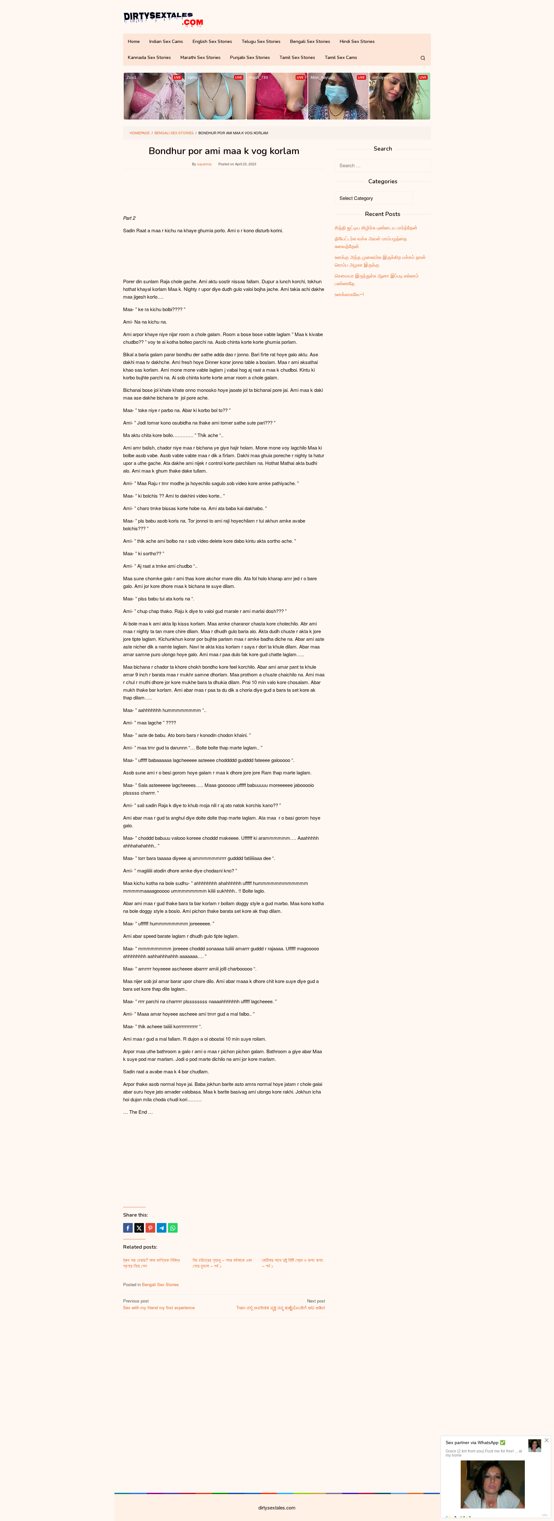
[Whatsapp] (173, 1228)
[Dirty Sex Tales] (163, 18)
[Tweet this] (139, 1228)
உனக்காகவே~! (349, 294)
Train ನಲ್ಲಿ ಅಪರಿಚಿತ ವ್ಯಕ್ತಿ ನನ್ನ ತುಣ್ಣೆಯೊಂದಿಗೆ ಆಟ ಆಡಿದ (280, 1304)
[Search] (423, 58)
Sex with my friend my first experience (159, 1304)
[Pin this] (150, 1228)
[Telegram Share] (161, 1228)
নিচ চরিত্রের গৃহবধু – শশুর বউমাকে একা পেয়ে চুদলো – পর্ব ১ (222, 1263)
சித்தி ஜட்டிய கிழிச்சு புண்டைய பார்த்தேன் (376, 227)
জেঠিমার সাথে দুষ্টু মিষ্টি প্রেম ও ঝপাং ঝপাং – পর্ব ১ (292, 1263)
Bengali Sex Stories (160, 1284)
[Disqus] (224, 1404)
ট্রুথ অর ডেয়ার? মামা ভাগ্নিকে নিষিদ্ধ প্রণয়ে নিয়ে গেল (151, 1263)
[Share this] (128, 1228)
